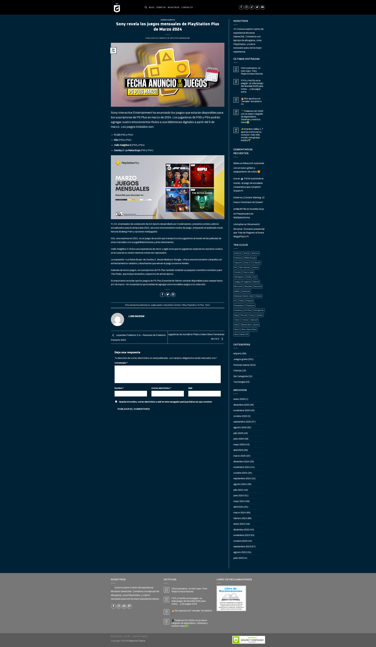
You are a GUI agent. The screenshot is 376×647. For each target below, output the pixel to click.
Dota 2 (247, 263)
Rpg (236, 315)
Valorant (254, 320)
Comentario (121, 363)
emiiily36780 (239, 209)
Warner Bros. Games (250, 325)
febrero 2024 (240, 518)
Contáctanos (140, 636)
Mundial (248, 286)
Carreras (177, 305)
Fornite (237, 272)
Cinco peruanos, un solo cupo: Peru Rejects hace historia (252, 71)
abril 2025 (238, 450)
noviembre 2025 (241, 410)
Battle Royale (250, 258)
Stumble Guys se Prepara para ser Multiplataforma (248, 213)
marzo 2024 (239, 512)
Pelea (184, 305)
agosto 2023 (240, 552)
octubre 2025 (240, 416)
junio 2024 (238, 495)
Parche (258, 296)
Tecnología (239, 382)
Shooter (243, 315)
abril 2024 (238, 507)
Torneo (245, 320)
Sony (252, 315)
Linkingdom (184, 38)
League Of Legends (242, 282)
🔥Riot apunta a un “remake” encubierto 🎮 (251, 101)
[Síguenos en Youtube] (262, 7)
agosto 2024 (240, 484)
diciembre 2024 (241, 461)
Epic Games (244, 267)
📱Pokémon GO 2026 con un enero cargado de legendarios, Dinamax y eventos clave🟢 (252, 117)
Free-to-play (248, 272)
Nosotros (173, 7)
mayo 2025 (239, 444)
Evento (255, 267)
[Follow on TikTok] (251, 7)
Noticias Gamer (241, 365)
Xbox (236, 329)
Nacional (258, 286)
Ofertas (237, 370)
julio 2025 (238, 433)
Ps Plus (201, 305)
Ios (255, 277)
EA (235, 267)
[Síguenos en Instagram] (246, 7)
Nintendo (246, 291)
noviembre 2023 (241, 535)
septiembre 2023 (242, 546)
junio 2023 (238, 558)
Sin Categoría (240, 376)
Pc (235, 301)
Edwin (236, 197)
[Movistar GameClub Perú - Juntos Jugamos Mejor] (125, 7)
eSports (237, 353)
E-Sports (256, 263)
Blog (151, 7)
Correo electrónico (161, 388)
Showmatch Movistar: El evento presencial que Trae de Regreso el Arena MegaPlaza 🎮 (248, 230)
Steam (260, 315)
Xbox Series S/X (241, 334)
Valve (236, 325)
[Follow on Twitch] (129, 606)
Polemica (238, 310)
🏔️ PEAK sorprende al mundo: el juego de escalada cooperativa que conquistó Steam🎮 (248, 184)
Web (190, 388)
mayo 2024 (239, 501)
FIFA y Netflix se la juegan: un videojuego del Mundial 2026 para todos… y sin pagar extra (252, 86)
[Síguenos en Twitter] (257, 7)
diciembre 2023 (241, 529)
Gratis (248, 277)
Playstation (192, 305)
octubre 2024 (240, 473)
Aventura (238, 258)
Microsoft (238, 286)
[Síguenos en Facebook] (241, 7)
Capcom (238, 263)
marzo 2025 (239, 456)
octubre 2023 (240, 541)
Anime (246, 253)
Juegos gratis (167, 20)
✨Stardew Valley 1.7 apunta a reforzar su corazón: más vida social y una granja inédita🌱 (252, 135)
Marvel (256, 282)
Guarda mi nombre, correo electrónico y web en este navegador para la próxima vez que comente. (165, 402)
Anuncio (255, 253)
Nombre (119, 388)
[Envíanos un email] (124, 606)
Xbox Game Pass (248, 329)
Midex (236, 163)
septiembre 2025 (242, 421)
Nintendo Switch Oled (243, 296)
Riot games (259, 310)
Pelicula (249, 301)
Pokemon (250, 306)
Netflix (237, 291)
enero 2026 (239, 399)
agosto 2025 (240, 427)
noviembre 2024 (241, 467)
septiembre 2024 (242, 478)
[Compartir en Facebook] (162, 294)
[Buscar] (146, 7)
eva (235, 178)
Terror (207, 305)
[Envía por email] (173, 294)
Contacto (187, 7)
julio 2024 (238, 490)
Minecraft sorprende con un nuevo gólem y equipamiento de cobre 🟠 (248, 167)
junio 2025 (238, 439)
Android (237, 253)
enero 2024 (239, 524)
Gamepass (239, 277)
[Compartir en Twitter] (167, 294)
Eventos (161, 7)
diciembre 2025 (241, 405)
